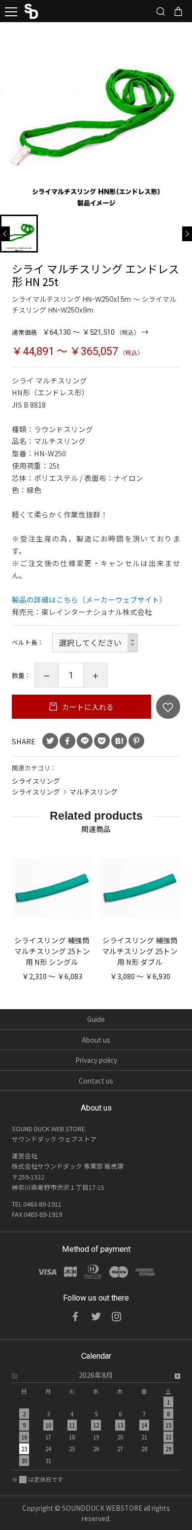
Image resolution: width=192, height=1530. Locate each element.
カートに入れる (87, 706)
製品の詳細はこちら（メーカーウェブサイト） (89, 599)
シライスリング (36, 781)
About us (96, 1040)
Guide (96, 1019)
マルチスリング (93, 792)
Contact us (96, 1080)
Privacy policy (96, 1060)
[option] (96, 1420)
